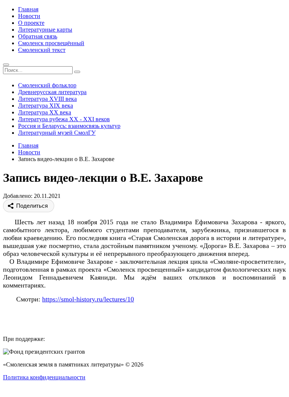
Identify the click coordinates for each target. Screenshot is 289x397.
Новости (29, 16)
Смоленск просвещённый (51, 43)
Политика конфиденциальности (44, 377)
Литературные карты (45, 29)
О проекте (31, 23)
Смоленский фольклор (47, 85)
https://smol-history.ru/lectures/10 (88, 299)
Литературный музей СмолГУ (57, 132)
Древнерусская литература (52, 92)
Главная (28, 9)
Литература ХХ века (44, 112)
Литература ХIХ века (45, 105)
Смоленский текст (41, 50)
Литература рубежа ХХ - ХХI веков (64, 119)
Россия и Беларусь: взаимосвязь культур (69, 126)
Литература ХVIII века (47, 99)
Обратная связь (37, 36)
